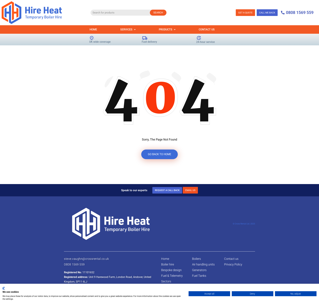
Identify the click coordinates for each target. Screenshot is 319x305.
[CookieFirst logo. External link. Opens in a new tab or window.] (3, 288)
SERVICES (126, 29)
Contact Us (207, 29)
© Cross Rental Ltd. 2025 (244, 224)
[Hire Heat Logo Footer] (111, 223)
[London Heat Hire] (32, 12)
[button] (128, 29)
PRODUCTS (165, 29)
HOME (93, 29)
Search (158, 12)
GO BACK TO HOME (159, 154)
